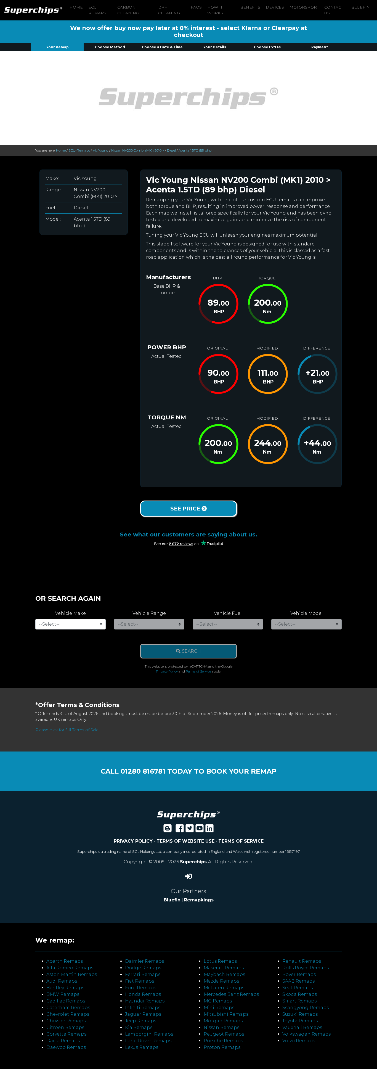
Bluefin (360, 7)
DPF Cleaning (169, 10)
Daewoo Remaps (66, 1047)
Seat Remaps (297, 987)
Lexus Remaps (141, 1047)
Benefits (250, 7)
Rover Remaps (299, 974)
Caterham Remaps (68, 1007)
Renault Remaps (301, 961)
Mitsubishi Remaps (226, 1014)
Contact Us (333, 10)
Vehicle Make (70, 613)
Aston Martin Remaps (71, 974)
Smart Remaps (299, 1001)
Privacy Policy (167, 671)
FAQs (196, 7)
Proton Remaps (222, 1047)
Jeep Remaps (140, 1020)
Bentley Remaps (65, 987)
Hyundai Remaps (144, 1001)
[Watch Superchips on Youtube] (199, 830)
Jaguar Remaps (143, 1014)
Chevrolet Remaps (67, 1014)
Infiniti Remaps (142, 1007)
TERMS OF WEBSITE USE (185, 841)
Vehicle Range (149, 613)
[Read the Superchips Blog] (167, 830)
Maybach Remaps (224, 974)
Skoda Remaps (299, 994)
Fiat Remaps (139, 981)
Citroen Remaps (65, 1027)
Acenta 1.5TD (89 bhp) (196, 150)
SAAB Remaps (298, 981)
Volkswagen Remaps (306, 1034)
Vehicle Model (306, 613)
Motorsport (304, 7)
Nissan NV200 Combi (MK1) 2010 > (137, 150)
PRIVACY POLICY (133, 841)
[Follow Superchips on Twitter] (189, 830)
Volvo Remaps (298, 1040)
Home (76, 7)
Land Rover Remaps (148, 1040)
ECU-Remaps (79, 150)
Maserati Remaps (224, 967)
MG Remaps (218, 1001)
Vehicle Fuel (228, 613)
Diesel (171, 150)
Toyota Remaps (300, 1020)
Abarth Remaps (64, 961)
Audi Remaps (61, 981)
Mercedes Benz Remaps (231, 994)
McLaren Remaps (224, 987)
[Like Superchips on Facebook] (180, 830)
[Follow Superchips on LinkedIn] (209, 830)
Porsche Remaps (223, 1040)
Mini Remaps (219, 1007)
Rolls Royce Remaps (305, 967)
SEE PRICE (185, 508)
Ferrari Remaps (142, 974)
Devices (275, 7)
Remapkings (199, 900)
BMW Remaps (62, 994)
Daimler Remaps (144, 961)
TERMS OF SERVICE (241, 841)
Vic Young (100, 150)
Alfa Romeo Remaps (69, 967)
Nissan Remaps (221, 1027)
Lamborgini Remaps (149, 1034)
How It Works (215, 10)
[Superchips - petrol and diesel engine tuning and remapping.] (188, 814)
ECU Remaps (97, 10)
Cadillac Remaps (65, 1001)
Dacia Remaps (63, 1040)
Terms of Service (198, 671)
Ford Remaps (140, 987)
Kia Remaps (138, 1027)
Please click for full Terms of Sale (67, 729)
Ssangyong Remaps (305, 1007)
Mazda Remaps (221, 981)
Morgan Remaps (223, 1020)
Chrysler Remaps (66, 1020)
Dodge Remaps (143, 967)
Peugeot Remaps (224, 1034)
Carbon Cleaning (128, 10)
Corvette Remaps (66, 1034)
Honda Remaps (143, 994)
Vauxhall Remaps (302, 1027)
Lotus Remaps (220, 961)
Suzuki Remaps (300, 1014)
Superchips (194, 861)
